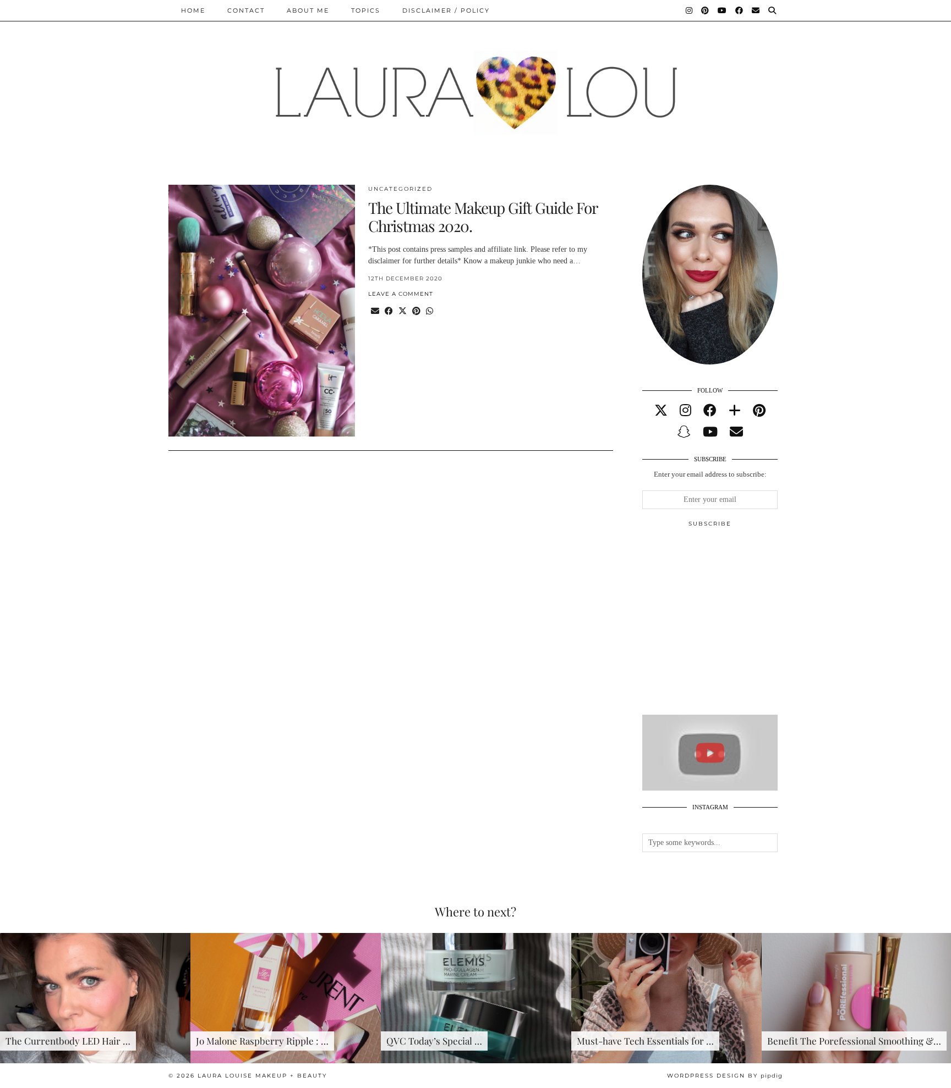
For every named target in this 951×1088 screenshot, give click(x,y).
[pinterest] (759, 411)
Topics (365, 10)
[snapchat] (684, 432)
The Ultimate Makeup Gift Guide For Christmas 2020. (482, 216)
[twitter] (661, 411)
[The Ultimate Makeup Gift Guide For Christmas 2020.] (261, 311)
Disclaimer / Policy (446, 10)
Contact (246, 10)
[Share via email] (375, 311)
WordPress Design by (725, 1075)
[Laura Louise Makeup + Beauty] (475, 84)
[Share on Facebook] (389, 311)
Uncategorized (400, 188)
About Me (308, 10)
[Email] (756, 10)
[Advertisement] (724, 625)
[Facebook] (739, 10)
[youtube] (710, 432)
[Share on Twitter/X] (402, 311)
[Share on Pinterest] (416, 311)
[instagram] (685, 411)
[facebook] (710, 411)
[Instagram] (689, 10)
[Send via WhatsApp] (429, 311)
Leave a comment (400, 293)
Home (193, 10)
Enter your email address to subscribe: (710, 474)
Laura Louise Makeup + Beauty (262, 1075)
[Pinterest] (705, 10)
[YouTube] (723, 10)
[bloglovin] (735, 411)
